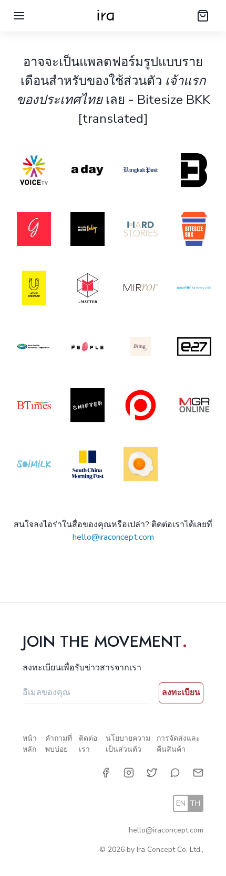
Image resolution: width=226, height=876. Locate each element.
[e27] (193, 348)
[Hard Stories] (139, 231)
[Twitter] (152, 772)
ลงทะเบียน (181, 692)
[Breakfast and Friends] (139, 466)
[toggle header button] (19, 15)
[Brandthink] (193, 172)
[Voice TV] (33, 172)
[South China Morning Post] (86, 466)
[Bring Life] (139, 348)
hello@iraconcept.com (113, 537)
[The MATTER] (86, 289)
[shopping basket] (202, 15)
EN (181, 803)
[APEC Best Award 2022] (33, 348)
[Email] (198, 772)
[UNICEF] (193, 289)
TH (195, 803)
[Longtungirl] (33, 231)
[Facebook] (105, 772)
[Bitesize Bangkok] (193, 231)
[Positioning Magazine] (139, 407)
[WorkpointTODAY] (86, 231)
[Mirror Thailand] (139, 289)
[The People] (86, 348)
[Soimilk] (33, 466)
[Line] (175, 772)
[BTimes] (33, 407)
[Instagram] (129, 772)
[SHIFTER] (86, 407)
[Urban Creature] (33, 289)
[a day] (86, 172)
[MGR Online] (193, 407)
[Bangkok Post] (139, 172)
